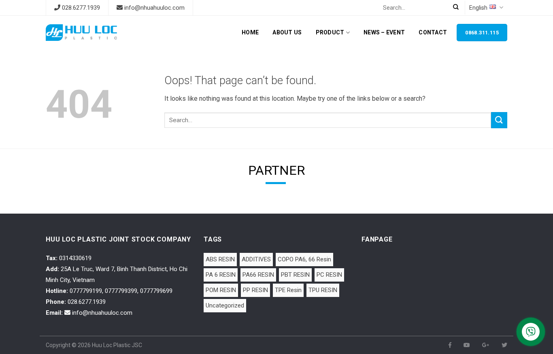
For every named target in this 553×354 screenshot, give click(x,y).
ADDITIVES (256, 259)
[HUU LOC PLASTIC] (81, 32)
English (478, 7)
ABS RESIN (220, 259)
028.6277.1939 (81, 7)
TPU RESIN (322, 290)
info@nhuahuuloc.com (154, 7)
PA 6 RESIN (221, 274)
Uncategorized (225, 305)
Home (250, 32)
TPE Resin (288, 290)
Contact (433, 32)
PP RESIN (255, 290)
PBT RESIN (295, 274)
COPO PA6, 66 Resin (304, 259)
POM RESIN (221, 290)
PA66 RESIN (258, 274)
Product (330, 32)
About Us (287, 32)
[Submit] (499, 120)
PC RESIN (329, 274)
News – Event (384, 32)
